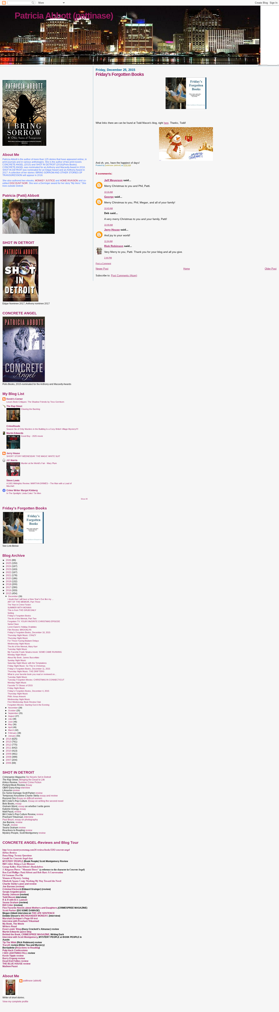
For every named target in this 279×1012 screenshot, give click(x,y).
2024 (9, 566)
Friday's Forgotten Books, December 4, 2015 (28, 691)
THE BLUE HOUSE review (16, 963)
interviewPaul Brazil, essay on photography (20, 818)
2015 (9, 593)
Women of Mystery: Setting (15, 878)
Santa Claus (13, 624)
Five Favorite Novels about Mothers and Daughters (29, 908)
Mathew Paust (10, 966)
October (12, 710)
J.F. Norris (11, 460)
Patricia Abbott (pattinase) (64, 16)
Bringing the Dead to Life (32, 779)
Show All (84, 499)
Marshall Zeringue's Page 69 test (20, 918)
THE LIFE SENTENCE (43, 913)
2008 (9, 757)
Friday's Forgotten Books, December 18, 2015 (29, 632)
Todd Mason (9, 897)
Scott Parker (9, 910)
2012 (9, 744)
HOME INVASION (69, 180)
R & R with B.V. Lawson (14, 900)
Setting (11, 613)
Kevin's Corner (14, 399)
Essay (29, 785)
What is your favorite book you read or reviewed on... (32, 674)
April (10, 727)
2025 (9, 563)
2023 (9, 569)
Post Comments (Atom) (124, 275)
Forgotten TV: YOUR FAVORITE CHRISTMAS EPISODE (34, 621)
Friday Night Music (16, 688)
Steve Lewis (13, 480)
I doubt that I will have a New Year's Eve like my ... (31, 599)
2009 (9, 754)
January (12, 736)
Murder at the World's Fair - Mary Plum (39, 463)
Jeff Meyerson (113, 180)
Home (186, 268)
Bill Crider (8, 905)
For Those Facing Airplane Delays (23, 641)
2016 (9, 590)
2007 (9, 760)
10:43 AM (108, 208)
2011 (9, 747)
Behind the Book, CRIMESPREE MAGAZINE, (26, 934)
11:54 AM (108, 241)
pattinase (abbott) (32, 980)
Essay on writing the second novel (45, 801)
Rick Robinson (113, 245)
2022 (9, 572)
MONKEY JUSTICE (45, 180)
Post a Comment (103, 263)
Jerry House (112, 229)
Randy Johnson (10, 894)
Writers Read (9, 926)
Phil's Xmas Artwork (17, 696)
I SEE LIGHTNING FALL (15, 953)
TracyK (6, 945)
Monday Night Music (17, 655)
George (109, 196)
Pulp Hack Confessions (15, 950)
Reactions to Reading (27, 947)
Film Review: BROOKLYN (19, 630)
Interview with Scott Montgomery (20, 937)
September (13, 713)
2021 (9, 575)
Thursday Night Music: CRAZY (22, 635)
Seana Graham (10, 902)
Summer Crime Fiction (29, 782)
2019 (9, 581)
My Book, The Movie (13, 923)
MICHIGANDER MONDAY (34, 915)
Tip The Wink (9, 942)
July (10, 719)
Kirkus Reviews (9, 852)
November (13, 708)
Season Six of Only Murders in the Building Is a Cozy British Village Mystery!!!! (42, 429)
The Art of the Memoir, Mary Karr (23, 646)
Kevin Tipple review (13, 955)
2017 (9, 587)
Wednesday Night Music (19, 643)
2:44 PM (108, 258)
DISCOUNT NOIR (18, 183)
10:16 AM (108, 192)
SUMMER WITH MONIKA (19, 607)
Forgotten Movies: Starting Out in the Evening (28, 705)
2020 (9, 578)
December (13, 596)
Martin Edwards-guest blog (16, 931)
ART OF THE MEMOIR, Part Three (24, 602)
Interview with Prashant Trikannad (20, 921)
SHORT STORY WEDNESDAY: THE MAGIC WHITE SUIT (33, 456)
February (12, 733)
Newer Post (102, 268)
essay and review (49, 795)
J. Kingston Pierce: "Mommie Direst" (20, 869)
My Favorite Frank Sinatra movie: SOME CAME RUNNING (35, 652)
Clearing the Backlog (30, 409)
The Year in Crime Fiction (19, 605)
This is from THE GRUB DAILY (22, 610)
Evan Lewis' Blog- (12, 929)
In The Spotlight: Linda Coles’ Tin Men (23, 493)
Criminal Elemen (11, 889)
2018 (9, 584)
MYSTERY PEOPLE (13, 861)
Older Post (271, 268)
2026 (9, 560)
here (166, 122)
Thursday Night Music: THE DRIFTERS (26, 671)
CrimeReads (13, 426)
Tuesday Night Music (17, 649)
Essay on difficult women (29, 798)
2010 (9, 750)
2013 (9, 741)
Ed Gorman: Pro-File (12, 875)
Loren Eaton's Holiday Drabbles (22, 627)
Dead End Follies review (15, 961)
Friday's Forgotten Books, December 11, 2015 (29, 669)
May (10, 724)
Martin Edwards (14, 433)
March (11, 730)
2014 (9, 739)
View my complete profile (15, 1001)
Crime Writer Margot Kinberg (22, 490)
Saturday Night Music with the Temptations (27, 663)
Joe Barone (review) (13, 886)
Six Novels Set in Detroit (38, 777)
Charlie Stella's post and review (19, 884)
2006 (9, 763)
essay (18, 803)
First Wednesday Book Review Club (24, 702)
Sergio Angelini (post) (14, 892)
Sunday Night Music (17, 660)
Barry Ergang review (13, 958)
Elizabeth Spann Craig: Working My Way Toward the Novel (31, 881)
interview (25, 787)
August (11, 716)
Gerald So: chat (17, 858)
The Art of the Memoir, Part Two (22, 618)
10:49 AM (108, 225)
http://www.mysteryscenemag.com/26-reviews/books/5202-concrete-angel (36, 850)
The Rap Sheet (14, 406)
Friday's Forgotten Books (19, 616)
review (16, 790)
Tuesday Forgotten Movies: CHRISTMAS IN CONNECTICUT (36, 680)
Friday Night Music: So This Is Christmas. (27, 666)
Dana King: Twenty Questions (17, 855)
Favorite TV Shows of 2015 (20, 685)
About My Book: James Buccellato (23, 657)
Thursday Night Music (18, 638)
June (10, 722)
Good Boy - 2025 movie (32, 436)
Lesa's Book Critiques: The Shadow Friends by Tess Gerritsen (35, 402)
